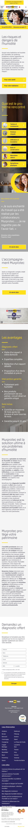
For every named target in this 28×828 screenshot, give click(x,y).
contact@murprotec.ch (14, 710)
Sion (15, 747)
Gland (15, 739)
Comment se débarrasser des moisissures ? (10, 802)
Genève (16, 736)
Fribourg (16, 734)
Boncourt (4, 736)
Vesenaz (16, 757)
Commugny (5, 739)
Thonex (16, 749)
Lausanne (17, 745)
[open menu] (26, 7)
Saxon (4, 760)
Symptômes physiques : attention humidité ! (12, 787)
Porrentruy (5, 757)
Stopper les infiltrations (8, 806)
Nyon (3, 755)
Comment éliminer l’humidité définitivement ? (10, 775)
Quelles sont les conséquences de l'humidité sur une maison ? (12, 797)
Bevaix (4, 734)
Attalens (4, 731)
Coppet (4, 745)
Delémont (17, 731)
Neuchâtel (5, 752)
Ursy (15, 752)
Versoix (16, 755)
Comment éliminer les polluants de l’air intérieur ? (13, 770)
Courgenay (5, 742)
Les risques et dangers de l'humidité (12, 783)
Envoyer (14, 683)
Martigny (4, 747)
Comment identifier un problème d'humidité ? (11, 780)
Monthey (4, 749)
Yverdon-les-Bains (19, 760)
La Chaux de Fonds (19, 742)
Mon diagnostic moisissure (10, 791)
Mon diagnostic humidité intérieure (12, 794)
